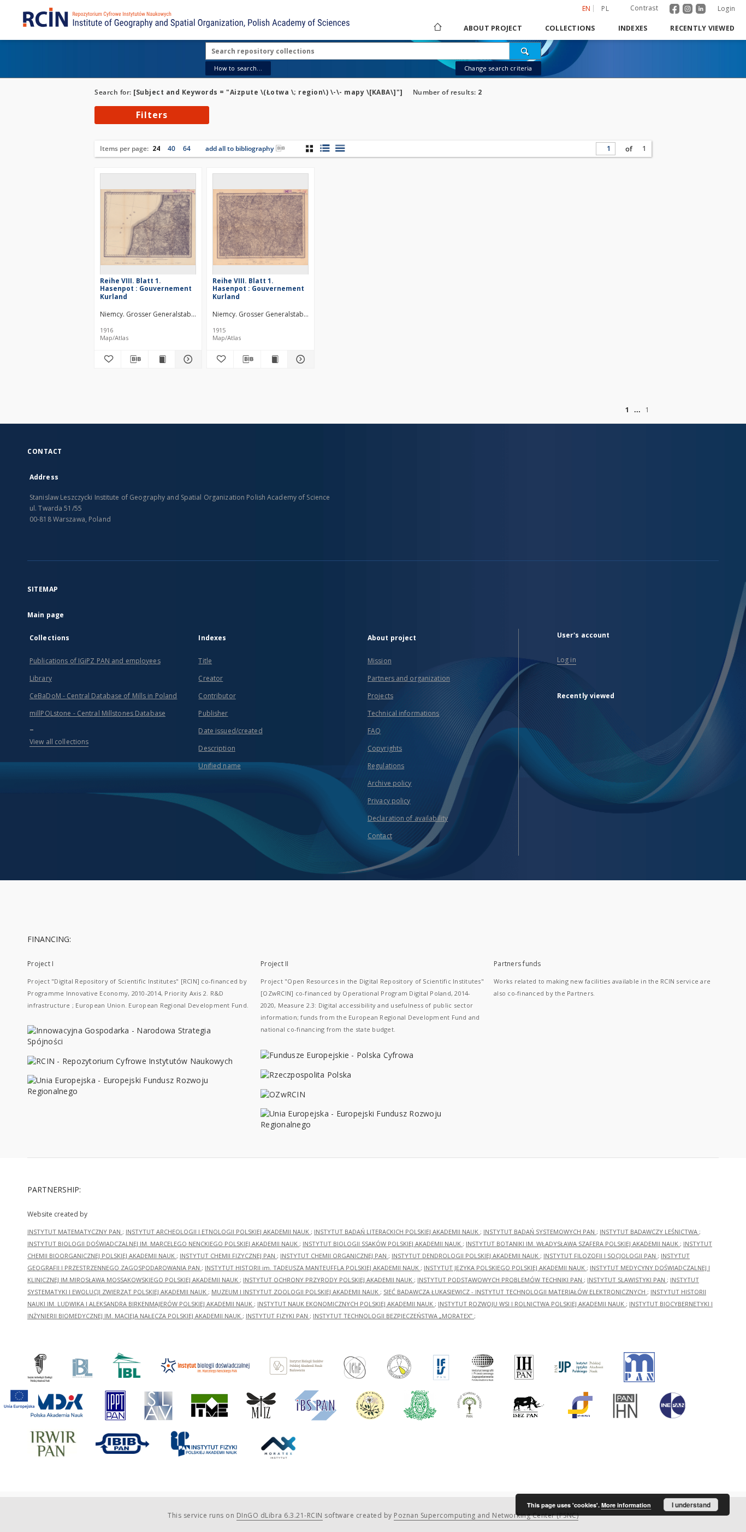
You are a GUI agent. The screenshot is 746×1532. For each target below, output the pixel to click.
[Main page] (437, 28)
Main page (45, 614)
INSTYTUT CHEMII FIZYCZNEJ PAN (228, 1256)
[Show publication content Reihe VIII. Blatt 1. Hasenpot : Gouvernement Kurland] (162, 359)
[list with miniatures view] (324, 148)
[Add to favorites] (107, 359)
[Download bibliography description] (134, 359)
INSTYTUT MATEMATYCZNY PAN (74, 1231)
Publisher (213, 713)
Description (216, 748)
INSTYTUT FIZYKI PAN (278, 1316)
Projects (380, 695)
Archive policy (390, 783)
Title (205, 660)
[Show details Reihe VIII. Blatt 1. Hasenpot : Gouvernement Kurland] (187, 359)
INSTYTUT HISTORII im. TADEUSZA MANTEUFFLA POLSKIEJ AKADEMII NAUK (313, 1268)
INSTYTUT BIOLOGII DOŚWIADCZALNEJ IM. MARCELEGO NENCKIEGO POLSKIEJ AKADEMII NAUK (163, 1243)
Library (40, 678)
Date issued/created (230, 730)
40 (171, 148)
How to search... (238, 68)
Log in (566, 659)
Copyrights (385, 748)
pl (605, 8)
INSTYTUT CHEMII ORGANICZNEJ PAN (334, 1256)
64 (187, 148)
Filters (152, 115)
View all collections (58, 741)
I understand (691, 1505)
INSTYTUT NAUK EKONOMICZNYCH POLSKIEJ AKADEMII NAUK (346, 1304)
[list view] (340, 148)
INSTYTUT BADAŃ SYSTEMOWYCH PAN (539, 1231)
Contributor (216, 695)
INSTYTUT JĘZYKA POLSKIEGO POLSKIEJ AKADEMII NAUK (505, 1268)
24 (156, 148)
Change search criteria (498, 68)
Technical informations (404, 713)
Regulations (386, 765)
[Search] (525, 51)
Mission (380, 660)
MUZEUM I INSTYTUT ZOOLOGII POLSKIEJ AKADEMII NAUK (295, 1292)
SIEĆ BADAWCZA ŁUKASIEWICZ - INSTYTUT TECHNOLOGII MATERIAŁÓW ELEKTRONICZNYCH (515, 1292)
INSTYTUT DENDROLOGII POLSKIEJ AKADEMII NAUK (466, 1256)
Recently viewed (702, 28)
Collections (570, 28)
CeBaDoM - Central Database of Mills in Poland (103, 695)
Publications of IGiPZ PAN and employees (95, 660)
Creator (210, 678)
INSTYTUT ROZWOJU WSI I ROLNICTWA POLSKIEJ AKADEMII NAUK (532, 1304)
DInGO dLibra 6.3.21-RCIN (279, 1515)
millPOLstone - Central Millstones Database (97, 713)
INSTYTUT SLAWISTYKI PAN (627, 1280)
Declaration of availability (408, 818)
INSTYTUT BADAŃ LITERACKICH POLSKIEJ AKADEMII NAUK (397, 1231)
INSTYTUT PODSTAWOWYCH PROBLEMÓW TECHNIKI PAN (500, 1280)
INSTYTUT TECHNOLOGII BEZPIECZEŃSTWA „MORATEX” (393, 1316)
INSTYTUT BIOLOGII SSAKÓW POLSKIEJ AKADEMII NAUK (383, 1243)
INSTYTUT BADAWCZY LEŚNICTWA (649, 1231)
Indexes (633, 28)
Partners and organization (409, 678)
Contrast (644, 8)
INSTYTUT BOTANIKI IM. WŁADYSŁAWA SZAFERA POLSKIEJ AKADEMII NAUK (573, 1243)
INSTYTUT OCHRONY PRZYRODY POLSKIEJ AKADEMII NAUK (328, 1280)
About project (493, 28)
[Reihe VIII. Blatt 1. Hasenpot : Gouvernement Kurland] (148, 227)
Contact (380, 835)
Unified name (219, 765)
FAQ (374, 730)
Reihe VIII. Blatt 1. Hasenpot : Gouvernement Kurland (146, 288)
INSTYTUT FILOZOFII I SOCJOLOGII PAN (600, 1256)
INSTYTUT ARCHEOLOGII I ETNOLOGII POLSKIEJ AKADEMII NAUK (218, 1231)
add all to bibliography (239, 148)
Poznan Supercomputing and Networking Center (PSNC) (486, 1515)
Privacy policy (389, 800)
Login (726, 8)
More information (626, 1505)
